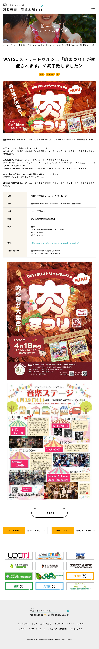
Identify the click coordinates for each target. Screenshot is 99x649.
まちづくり (59, 623)
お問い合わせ (76, 628)
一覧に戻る (50, 513)
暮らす (35, 623)
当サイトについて (37, 628)
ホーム (5, 45)
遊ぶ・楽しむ (46, 623)
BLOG (23, 628)
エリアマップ (23, 623)
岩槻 (29, 45)
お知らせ (50, 74)
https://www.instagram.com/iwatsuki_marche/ (55, 243)
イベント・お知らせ (18, 45)
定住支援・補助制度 (58, 628)
